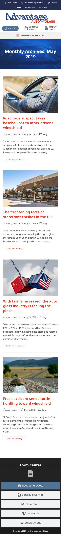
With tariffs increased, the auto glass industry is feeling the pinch (30, 306)
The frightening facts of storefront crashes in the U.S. (28, 214)
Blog (45, 134)
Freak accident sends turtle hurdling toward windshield (27, 401)
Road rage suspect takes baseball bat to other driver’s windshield (28, 123)
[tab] (30, 486)
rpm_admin (12, 134)
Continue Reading (16, 158)
